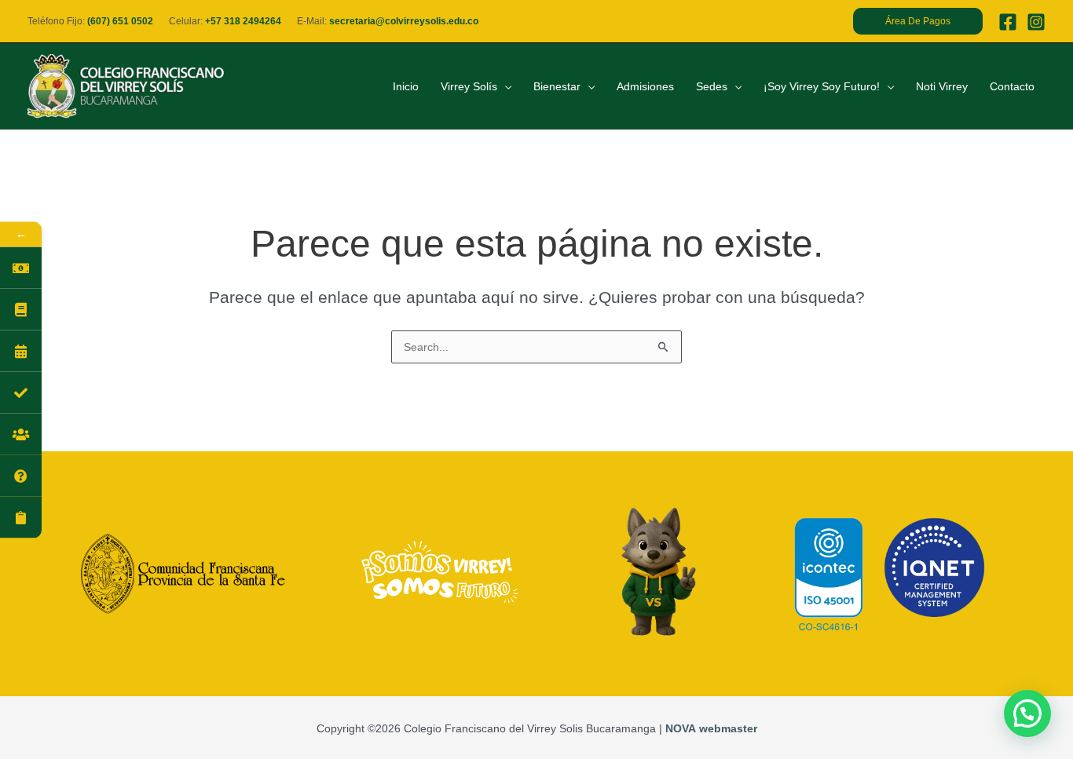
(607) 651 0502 (120, 21)
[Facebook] (1007, 22)
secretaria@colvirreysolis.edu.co (403, 21)
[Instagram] (1036, 22)
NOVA (680, 728)
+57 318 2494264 (243, 21)
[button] (918, 21)
